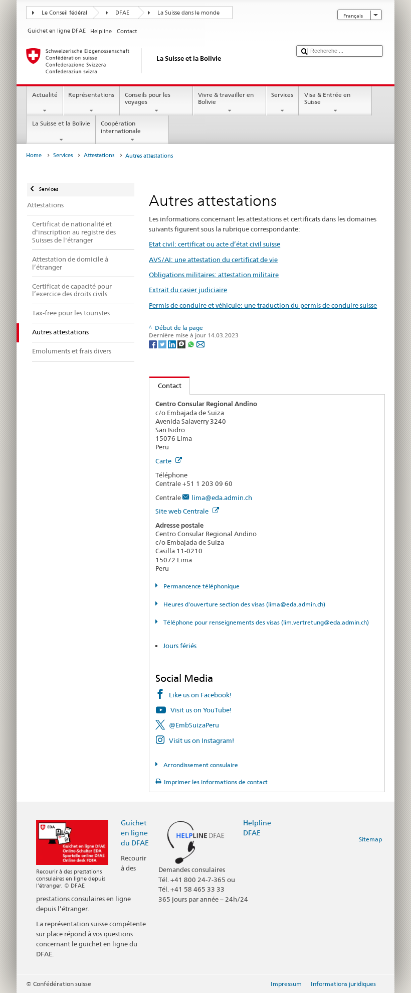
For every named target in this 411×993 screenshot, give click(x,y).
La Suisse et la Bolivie (61, 123)
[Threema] (182, 343)
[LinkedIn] (172, 343)
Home (34, 155)
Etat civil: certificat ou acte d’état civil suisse (214, 244)
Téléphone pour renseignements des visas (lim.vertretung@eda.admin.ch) (265, 622)
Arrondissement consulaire (200, 765)
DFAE (122, 13)
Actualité (45, 94)
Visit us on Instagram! (201, 740)
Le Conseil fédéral (64, 13)
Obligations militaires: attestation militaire (214, 275)
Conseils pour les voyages (147, 98)
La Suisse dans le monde (188, 13)
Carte (164, 461)
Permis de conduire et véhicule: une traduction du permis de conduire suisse (263, 305)
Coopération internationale (121, 126)
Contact (165, 386)
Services (282, 94)
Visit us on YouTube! (201, 710)
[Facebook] (153, 343)
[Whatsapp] (191, 343)
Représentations (91, 94)
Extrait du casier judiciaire (188, 290)
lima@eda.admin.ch (221, 497)
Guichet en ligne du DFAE (135, 832)
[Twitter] (163, 343)
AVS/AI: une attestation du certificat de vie (213, 260)
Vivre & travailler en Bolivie (226, 98)
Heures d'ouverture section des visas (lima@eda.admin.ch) (243, 604)
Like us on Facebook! (200, 695)
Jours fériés (179, 646)
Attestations (99, 155)
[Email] (200, 343)
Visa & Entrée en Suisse (327, 98)
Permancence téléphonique (200, 586)
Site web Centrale (182, 511)
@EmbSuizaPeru (194, 725)
